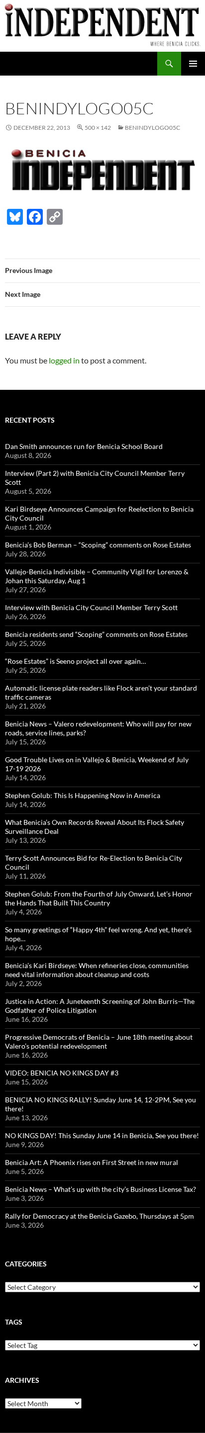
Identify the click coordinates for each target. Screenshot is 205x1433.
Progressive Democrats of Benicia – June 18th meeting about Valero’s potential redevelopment (99, 1041)
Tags (13, 1322)
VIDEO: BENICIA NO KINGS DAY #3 (61, 1073)
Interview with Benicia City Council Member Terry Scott (91, 607)
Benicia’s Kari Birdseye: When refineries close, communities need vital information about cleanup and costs (97, 970)
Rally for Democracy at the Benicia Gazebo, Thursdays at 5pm (99, 1216)
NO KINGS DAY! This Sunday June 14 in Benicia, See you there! (102, 1135)
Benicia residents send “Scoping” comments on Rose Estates (96, 634)
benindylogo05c (152, 127)
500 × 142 (98, 127)
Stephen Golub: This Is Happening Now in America (82, 795)
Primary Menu (193, 64)
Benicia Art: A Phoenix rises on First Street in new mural (91, 1162)
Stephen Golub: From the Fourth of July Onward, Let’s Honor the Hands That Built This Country (99, 898)
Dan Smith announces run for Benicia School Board (84, 446)
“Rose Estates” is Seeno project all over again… (75, 661)
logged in (64, 360)
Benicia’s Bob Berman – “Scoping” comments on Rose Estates (98, 544)
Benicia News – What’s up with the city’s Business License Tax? (100, 1189)
